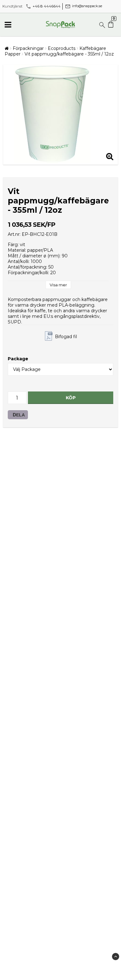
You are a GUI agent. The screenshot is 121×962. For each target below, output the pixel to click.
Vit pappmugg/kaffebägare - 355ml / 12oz (69, 54)
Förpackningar (28, 48)
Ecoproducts (61, 48)
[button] (111, 24)
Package (18, 359)
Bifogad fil (66, 336)
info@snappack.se (83, 6)
